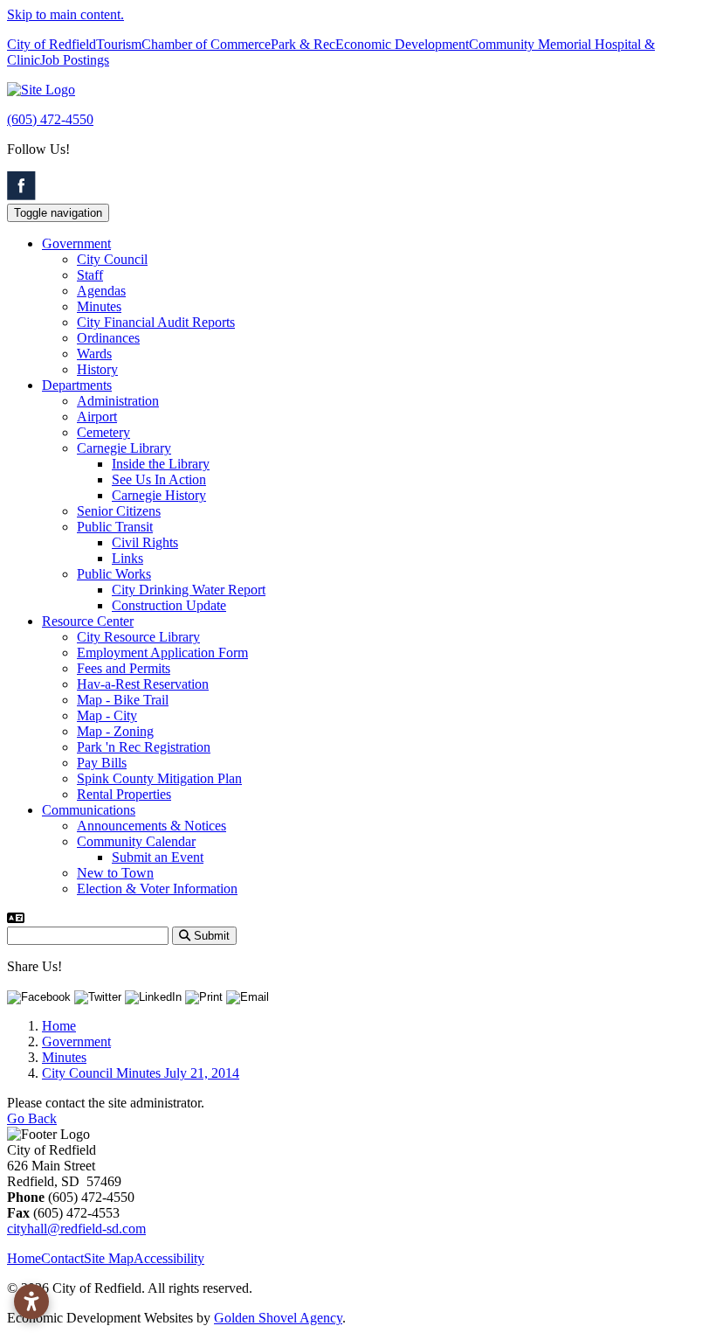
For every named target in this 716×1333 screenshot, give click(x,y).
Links (127, 558)
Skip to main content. (65, 14)
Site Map (109, 1258)
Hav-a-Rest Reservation (143, 684)
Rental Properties (124, 794)
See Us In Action (159, 479)
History (97, 369)
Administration (118, 400)
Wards (94, 353)
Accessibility (169, 1258)
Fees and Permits (123, 668)
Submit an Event (157, 857)
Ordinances (108, 337)
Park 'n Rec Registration (143, 746)
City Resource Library (138, 636)
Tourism (118, 44)
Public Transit (115, 526)
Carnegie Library (124, 448)
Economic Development (402, 44)
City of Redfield (51, 44)
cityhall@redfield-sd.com (76, 1228)
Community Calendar (136, 841)
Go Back (32, 1118)
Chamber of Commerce (206, 44)
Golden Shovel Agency (278, 1317)
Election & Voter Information (157, 888)
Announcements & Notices (151, 825)
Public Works (114, 573)
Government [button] (76, 243)
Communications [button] (88, 809)
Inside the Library (161, 463)
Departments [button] (77, 385)
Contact (62, 1258)
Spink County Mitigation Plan (159, 778)
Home (24, 1258)
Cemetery (103, 432)
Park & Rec (303, 44)
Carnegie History (159, 495)
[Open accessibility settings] (31, 1301)
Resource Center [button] (88, 621)
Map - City (107, 715)
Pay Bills (102, 762)
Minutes (99, 306)
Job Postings (74, 59)
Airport (97, 416)
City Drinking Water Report (188, 589)
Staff (90, 274)
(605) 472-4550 (50, 119)
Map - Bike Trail (123, 699)
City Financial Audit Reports (156, 322)
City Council (112, 259)
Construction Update (169, 605)
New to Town (115, 872)
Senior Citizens (119, 510)
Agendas (101, 290)
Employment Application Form (162, 652)
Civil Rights (145, 542)
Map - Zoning (115, 731)
